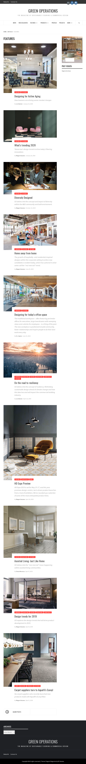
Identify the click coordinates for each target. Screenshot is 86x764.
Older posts (17, 712)
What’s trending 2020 (25, 145)
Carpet (17, 686)
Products (44, 23)
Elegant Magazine (51, 761)
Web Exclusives (23, 23)
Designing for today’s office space (30, 314)
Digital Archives (66, 71)
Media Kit (6, 2)
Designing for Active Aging (27, 96)
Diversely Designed (23, 197)
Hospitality (48, 376)
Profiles (54, 23)
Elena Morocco (20, 571)
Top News (24, 92)
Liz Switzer (19, 104)
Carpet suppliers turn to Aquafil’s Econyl (33, 690)
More (68, 23)
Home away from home (25, 253)
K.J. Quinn (19, 336)
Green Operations (43, 11)
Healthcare (40, 376)
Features (33, 23)
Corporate (18, 249)
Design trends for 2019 (25, 616)
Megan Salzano (20, 155)
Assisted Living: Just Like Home (29, 561)
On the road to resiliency (26, 383)
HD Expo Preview (22, 483)
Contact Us (14, 2)
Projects (62, 23)
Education (25, 376)
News (14, 23)
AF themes (61, 761)
